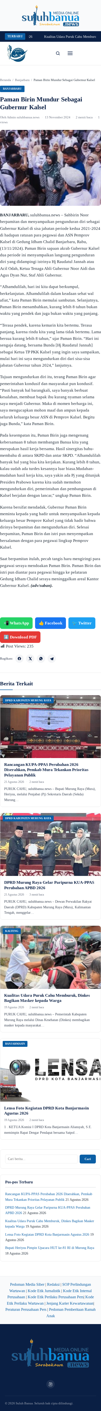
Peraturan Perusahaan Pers (25, 1309)
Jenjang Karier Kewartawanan (69, 1303)
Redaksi (53, 1284)
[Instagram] (50, 1384)
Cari (88, 1159)
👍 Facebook (50, 623)
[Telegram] (52, 658)
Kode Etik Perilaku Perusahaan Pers (56, 1297)
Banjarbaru (22, 80)
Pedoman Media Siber (27, 1284)
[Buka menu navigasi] (70, 53)
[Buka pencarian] (58, 53)
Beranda (5, 80)
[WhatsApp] (41, 658)
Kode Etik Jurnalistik (44, 1291)
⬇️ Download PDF (20, 637)
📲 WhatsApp (16, 623)
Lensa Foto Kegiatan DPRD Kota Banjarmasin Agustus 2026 (47, 1234)
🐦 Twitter (82, 623)
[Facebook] (19, 658)
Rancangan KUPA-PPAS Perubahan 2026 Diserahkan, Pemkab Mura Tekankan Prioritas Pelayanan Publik (46, 769)
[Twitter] (30, 658)
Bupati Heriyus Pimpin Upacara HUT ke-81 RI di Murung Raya (49, 1248)
